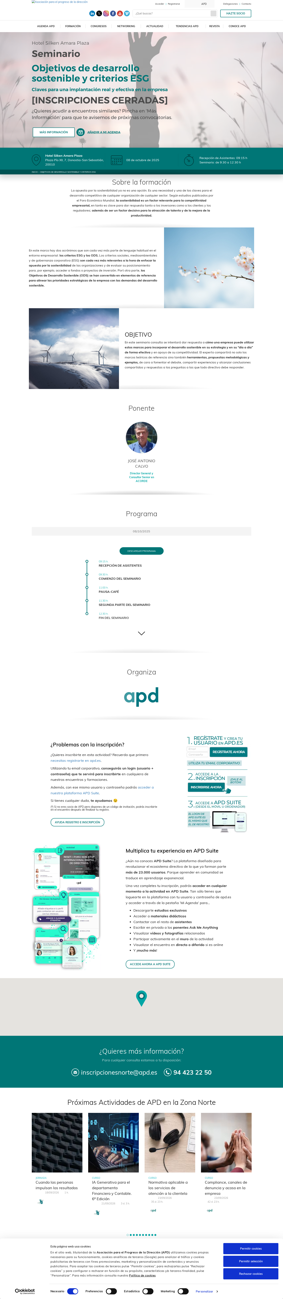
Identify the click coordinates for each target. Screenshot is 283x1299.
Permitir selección (251, 1261)
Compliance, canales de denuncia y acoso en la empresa (226, 1188)
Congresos (98, 26)
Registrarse (174, 3)
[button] (128, 1235)
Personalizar (204, 1291)
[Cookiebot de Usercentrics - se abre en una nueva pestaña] (25, 1291)
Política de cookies (142, 1275)
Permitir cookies (251, 1248)
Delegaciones (230, 3)
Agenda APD (46, 26)
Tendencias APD (187, 26)
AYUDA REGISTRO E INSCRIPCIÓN (77, 822)
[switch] (111, 1291)
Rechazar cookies (251, 1274)
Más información (54, 132)
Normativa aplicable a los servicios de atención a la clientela (168, 1188)
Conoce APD (237, 26)
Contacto (246, 3)
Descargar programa (141, 551)
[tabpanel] (57, 1161)
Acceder (159, 3)
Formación (73, 26)
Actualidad (154, 26)
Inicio (35, 172)
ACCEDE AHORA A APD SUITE (150, 964)
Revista (214, 26)
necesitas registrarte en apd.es (76, 760)
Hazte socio (235, 13)
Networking (126, 26)
